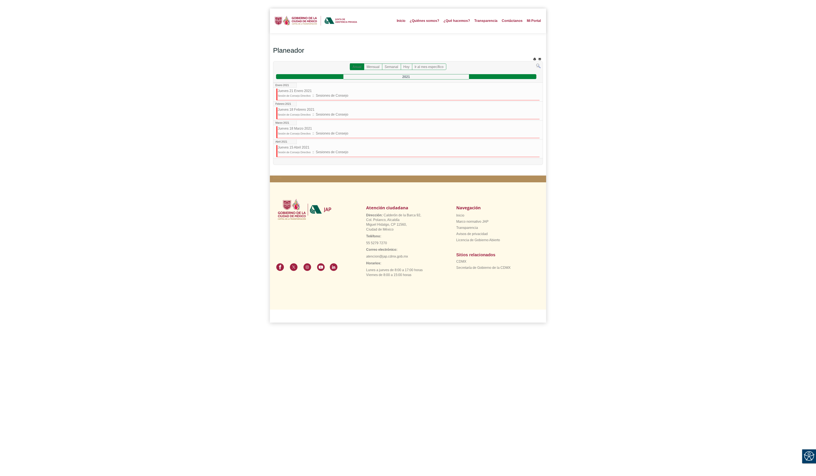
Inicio (401, 21)
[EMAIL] (540, 59)
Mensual (373, 67)
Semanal (391, 67)
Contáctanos (512, 21)
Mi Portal (534, 21)
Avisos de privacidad (472, 234)
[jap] (316, 21)
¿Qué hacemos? (456, 21)
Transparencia (467, 228)
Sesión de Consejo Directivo (294, 95)
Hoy (406, 67)
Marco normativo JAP (472, 221)
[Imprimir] (535, 59)
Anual (357, 67)
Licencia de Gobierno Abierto (478, 240)
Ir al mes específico (429, 67)
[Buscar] (538, 66)
